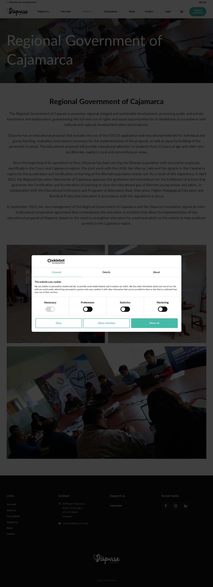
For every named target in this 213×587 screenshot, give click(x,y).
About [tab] (156, 272)
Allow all (154, 323)
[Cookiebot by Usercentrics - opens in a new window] (50, 261)
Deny (59, 323)
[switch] (88, 309)
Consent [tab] (56, 272)
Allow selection (106, 323)
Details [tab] (106, 272)
